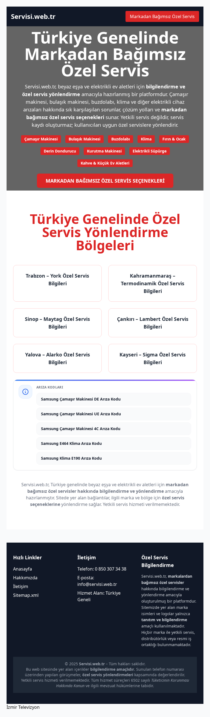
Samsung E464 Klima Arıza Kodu (71, 443)
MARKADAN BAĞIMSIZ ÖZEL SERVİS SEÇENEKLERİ (105, 180)
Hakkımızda (25, 578)
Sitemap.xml (26, 595)
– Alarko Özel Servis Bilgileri (57, 358)
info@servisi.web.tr (97, 584)
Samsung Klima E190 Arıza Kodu (71, 458)
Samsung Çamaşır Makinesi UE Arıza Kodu (81, 413)
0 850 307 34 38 (110, 569)
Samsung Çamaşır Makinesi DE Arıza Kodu (81, 399)
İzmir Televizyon (23, 707)
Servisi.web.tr (33, 16)
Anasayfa (22, 569)
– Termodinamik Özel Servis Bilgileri (152, 283)
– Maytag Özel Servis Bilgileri (57, 323)
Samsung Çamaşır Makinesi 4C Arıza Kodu (80, 428)
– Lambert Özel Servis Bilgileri (152, 323)
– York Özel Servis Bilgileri (57, 279)
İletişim (20, 586)
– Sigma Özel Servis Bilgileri (152, 358)
